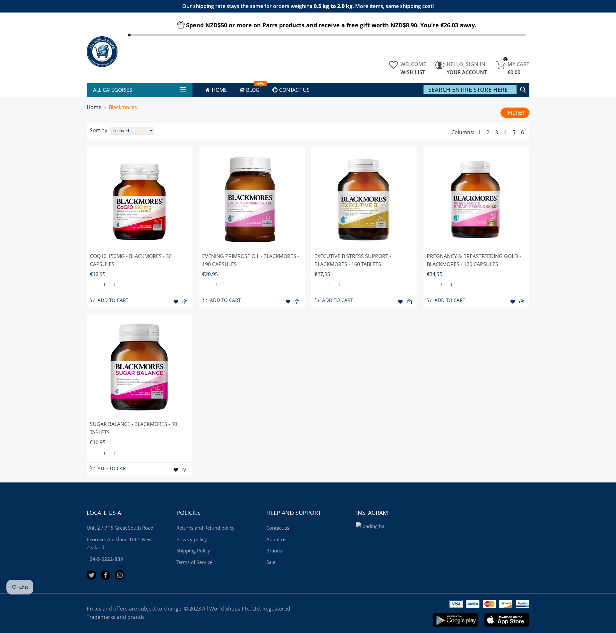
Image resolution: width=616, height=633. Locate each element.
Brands (274, 550)
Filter (516, 112)
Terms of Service (194, 562)
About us (276, 539)
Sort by (98, 130)
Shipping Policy (193, 550)
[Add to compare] (184, 301)
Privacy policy (191, 539)
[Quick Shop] (139, 199)
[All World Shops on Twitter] (91, 575)
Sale (270, 562)
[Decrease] (94, 285)
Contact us (277, 528)
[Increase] (115, 285)
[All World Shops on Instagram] (119, 575)
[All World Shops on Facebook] (105, 575)
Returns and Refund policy (205, 528)
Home (94, 107)
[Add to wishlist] (175, 301)
